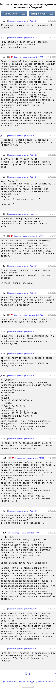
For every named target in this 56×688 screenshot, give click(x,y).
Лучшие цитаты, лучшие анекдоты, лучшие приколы (28, 681)
